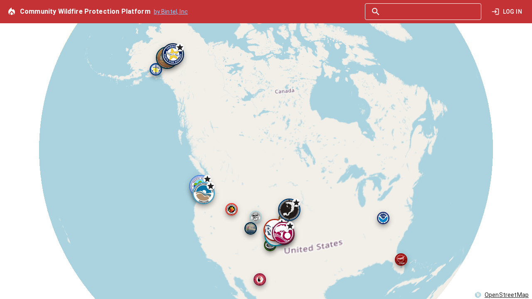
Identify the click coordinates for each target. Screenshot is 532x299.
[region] (266, 149)
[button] (260, 279)
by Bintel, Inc (171, 11)
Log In (512, 11)
